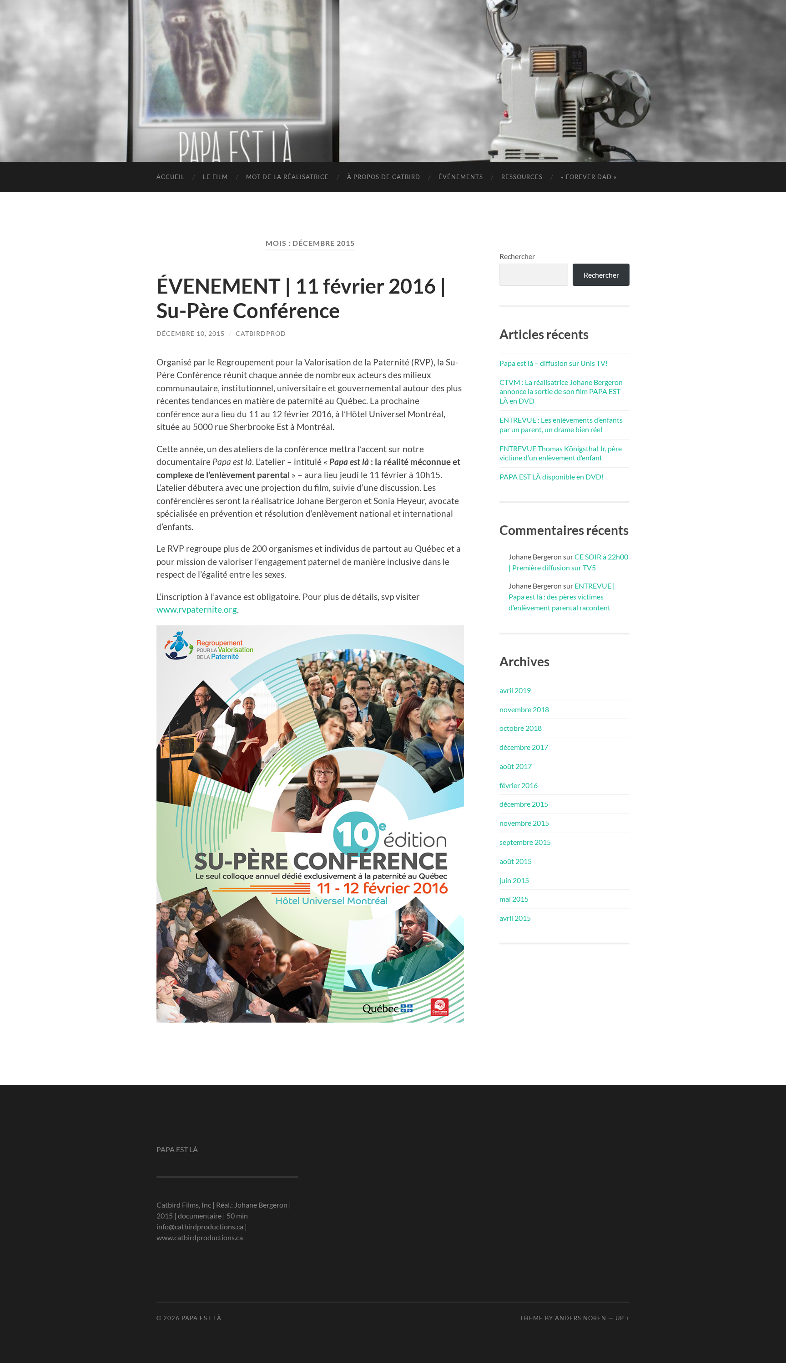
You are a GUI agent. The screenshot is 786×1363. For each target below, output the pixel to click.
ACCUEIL (170, 176)
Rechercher (517, 256)
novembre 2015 (524, 823)
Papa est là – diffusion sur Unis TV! (553, 363)
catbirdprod (261, 333)
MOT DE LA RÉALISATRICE (287, 176)
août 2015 (515, 861)
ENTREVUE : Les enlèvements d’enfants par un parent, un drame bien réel (561, 424)
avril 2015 (515, 918)
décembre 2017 (523, 747)
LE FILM (215, 176)
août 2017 (515, 766)
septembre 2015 (525, 842)
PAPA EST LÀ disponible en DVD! (551, 476)
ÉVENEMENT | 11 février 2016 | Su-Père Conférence (301, 298)
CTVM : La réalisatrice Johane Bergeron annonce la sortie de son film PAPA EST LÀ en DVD (561, 391)
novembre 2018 (524, 709)
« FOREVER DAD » (589, 176)
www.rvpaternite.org (196, 609)
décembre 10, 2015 (190, 333)
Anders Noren (580, 1318)
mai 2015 (514, 898)
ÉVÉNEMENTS (460, 176)
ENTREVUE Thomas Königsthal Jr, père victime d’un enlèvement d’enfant (560, 453)
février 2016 (518, 785)
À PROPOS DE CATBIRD (383, 176)
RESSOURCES (522, 176)
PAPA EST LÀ (393, 66)
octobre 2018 (520, 728)
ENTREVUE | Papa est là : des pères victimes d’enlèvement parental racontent (562, 596)
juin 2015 (514, 880)
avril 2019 (515, 690)
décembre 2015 (523, 803)
